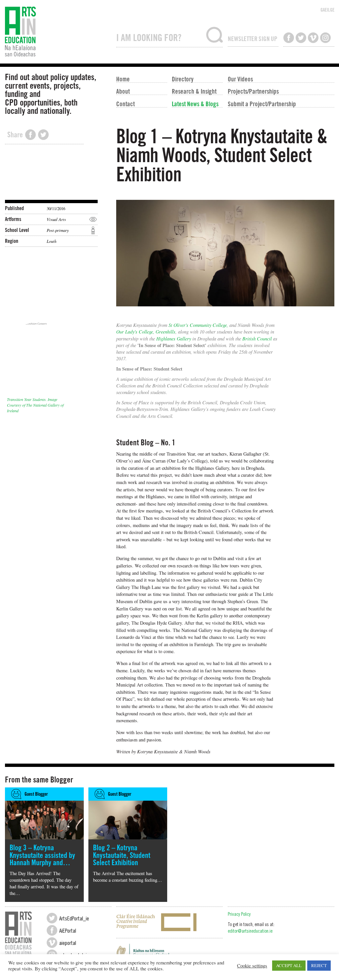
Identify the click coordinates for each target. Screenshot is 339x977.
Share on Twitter (43, 134)
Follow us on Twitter (301, 37)
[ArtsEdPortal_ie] (52, 918)
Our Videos (240, 78)
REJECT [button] (319, 965)
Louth (51, 241)
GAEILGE (327, 10)
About (123, 91)
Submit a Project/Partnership (262, 103)
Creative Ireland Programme (169, 922)
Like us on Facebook (288, 37)
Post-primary (58, 230)
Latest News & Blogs (195, 103)
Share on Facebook (30, 134)
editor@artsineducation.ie (250, 931)
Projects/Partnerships (253, 91)
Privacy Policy (239, 914)
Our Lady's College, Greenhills (145, 332)
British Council (257, 338)
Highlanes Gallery (173, 338)
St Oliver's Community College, (198, 325)
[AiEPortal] (52, 930)
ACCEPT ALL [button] (289, 965)
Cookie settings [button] (252, 966)
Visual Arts (56, 219)
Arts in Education (58, 32)
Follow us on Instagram (325, 37)
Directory (182, 78)
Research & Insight (194, 91)
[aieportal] (52, 942)
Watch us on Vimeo (313, 37)
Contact (125, 103)
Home (123, 78)
